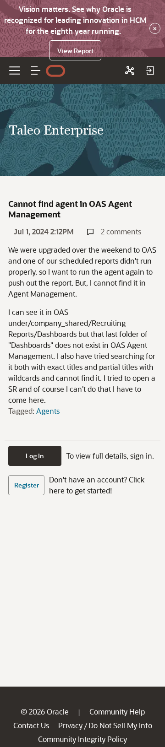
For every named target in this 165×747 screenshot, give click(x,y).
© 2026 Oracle (45, 711)
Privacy (70, 725)
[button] (36, 70)
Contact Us (31, 725)
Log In (35, 455)
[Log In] (150, 70)
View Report (75, 50)
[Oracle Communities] (129, 70)
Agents (48, 411)
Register (26, 485)
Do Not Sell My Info (120, 725)
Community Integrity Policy (82, 739)
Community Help (117, 711)
